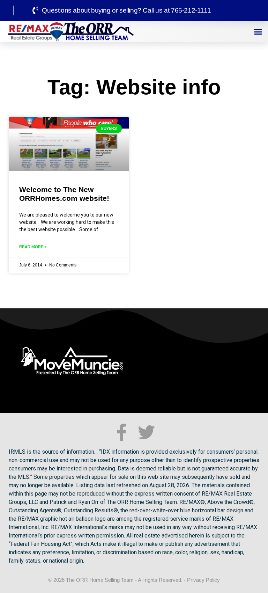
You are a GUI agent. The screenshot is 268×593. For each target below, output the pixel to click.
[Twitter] (146, 432)
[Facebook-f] (121, 432)
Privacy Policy (203, 580)
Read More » (32, 246)
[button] (258, 31)
